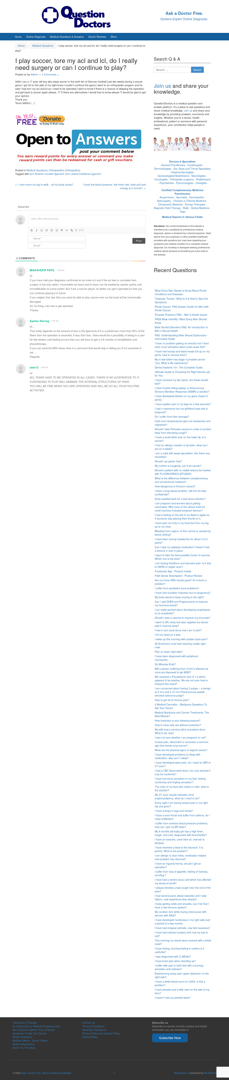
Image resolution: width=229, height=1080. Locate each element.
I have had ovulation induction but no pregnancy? (183, 592)
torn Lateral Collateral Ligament (83, 174)
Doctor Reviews (97, 36)
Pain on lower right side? (169, 651)
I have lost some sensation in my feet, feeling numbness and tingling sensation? (180, 780)
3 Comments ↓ (50, 74)
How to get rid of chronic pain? (172, 700)
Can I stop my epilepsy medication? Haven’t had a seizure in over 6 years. (182, 548)
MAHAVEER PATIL (42, 270)
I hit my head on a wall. (168, 634)
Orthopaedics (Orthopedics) (64, 170)
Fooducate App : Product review (173, 571)
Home (18, 36)
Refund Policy (90, 1037)
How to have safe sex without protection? (178, 725)
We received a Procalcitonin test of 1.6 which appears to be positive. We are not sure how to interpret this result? (181, 680)
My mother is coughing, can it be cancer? (178, 466)
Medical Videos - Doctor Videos (30, 1040)
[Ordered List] (51, 230)
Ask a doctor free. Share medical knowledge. (46, 1073)
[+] (81, 230)
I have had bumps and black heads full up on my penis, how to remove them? (182, 353)
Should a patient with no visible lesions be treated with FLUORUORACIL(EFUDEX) (183, 472)
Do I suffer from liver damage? (172, 416)
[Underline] (41, 230)
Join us (162, 85)
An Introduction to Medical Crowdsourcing (36, 1026)
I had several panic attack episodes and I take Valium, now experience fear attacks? (181, 897)
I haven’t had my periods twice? (173, 997)
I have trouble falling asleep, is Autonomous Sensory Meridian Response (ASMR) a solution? (182, 389)
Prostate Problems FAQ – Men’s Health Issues (181, 314)
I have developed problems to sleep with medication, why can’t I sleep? (177, 756)
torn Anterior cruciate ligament (47, 174)
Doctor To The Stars (24, 1047)
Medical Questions (42, 45)
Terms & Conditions (93, 1026)
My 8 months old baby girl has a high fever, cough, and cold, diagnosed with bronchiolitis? (181, 833)
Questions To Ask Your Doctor (30, 1033)
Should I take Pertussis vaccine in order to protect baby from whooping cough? (183, 430)
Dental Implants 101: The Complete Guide (179, 367)
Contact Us (88, 1022)
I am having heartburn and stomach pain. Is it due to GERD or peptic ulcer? (183, 565)
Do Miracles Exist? (165, 664)
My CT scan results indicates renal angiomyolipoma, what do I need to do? (177, 796)
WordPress (210, 1073)
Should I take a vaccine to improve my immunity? (182, 617)
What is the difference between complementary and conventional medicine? (181, 480)
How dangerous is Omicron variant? (175, 486)
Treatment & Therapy (25, 1022)
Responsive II (181, 1073)
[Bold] (31, 230)
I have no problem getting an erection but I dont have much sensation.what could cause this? (182, 345)
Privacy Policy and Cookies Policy (101, 1033)
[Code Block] (66, 230)
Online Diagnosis (35, 36)
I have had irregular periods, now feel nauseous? (182, 928)
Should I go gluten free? (168, 461)
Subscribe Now (170, 1037)
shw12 (34, 367)
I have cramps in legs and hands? (174, 811)
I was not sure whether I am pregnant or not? (180, 737)
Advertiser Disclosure (94, 1030)
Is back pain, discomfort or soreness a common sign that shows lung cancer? (181, 743)
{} (76, 230)
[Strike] (46, 230)
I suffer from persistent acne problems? (177, 588)
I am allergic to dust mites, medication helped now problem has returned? (180, 857)
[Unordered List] (56, 230)
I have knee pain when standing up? (175, 961)
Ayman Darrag (39, 321)
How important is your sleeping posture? (177, 720)
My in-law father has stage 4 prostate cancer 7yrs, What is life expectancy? (180, 361)
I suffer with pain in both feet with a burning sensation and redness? (179, 967)
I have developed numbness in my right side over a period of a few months (182, 921)
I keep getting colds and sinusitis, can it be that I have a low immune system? (182, 905)
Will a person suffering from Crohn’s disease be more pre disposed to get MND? (181, 670)
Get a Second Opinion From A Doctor (34, 1030)
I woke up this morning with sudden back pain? (181, 639)
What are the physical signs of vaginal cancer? (181, 750)
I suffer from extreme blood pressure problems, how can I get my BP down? (181, 825)
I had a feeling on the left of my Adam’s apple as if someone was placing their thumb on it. (182, 516)
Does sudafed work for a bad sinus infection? (180, 499)
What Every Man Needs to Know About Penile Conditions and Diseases (180, 292)
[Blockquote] (61, 230)
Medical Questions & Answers (67, 36)
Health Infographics (24, 1044)
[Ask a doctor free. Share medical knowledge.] (80, 16)
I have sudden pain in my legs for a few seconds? (183, 404)
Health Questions (22, 1037)
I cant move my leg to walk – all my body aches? (44, 184)
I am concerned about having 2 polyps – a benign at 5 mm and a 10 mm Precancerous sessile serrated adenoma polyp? (183, 692)
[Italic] (36, 230)
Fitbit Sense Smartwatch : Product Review (178, 575)
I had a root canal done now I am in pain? (178, 630)
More (114, 36)
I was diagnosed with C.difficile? (173, 956)
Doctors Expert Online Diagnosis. (184, 18)
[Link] (71, 230)
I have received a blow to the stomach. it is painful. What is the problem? (179, 849)
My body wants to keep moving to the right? (179, 597)
